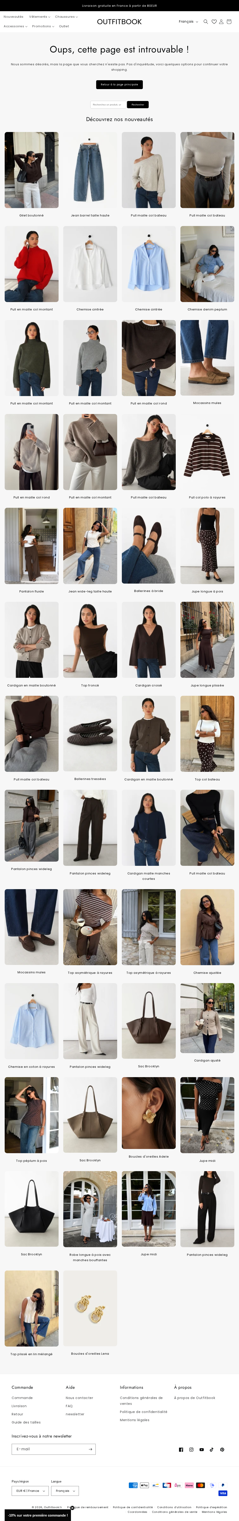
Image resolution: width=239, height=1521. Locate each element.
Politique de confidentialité (144, 1412)
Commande (22, 1398)
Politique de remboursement (88, 1507)
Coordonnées (138, 1512)
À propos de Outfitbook (194, 1398)
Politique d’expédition (211, 1507)
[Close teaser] (72, 1508)
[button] (39, 17)
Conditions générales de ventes (141, 1401)
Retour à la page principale (119, 84)
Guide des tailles (26, 1422)
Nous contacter (79, 1398)
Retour (17, 1414)
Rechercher (138, 104)
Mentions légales (135, 1420)
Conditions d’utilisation (174, 1507)
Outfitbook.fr (53, 1507)
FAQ (69, 1406)
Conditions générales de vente (174, 1512)
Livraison (19, 1406)
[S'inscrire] (90, 1449)
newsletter (75, 1414)
